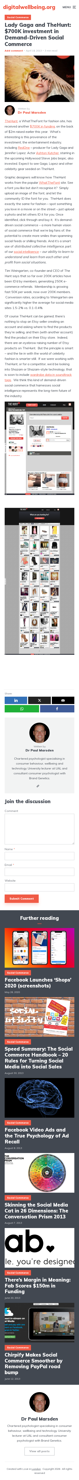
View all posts (39, 1451)
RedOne (24, 148)
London (36, 1468)
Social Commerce (18, 17)
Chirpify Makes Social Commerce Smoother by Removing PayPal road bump (33, 1363)
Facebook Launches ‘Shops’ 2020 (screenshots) (38, 983)
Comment (11, 811)
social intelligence (26, 252)
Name (10, 849)
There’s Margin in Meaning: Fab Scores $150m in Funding (37, 1285)
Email (9, 865)
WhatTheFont (49, 182)
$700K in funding (42, 126)
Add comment (14, 50)
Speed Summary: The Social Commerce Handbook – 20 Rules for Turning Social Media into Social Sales (39, 1057)
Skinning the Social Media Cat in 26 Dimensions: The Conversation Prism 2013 (36, 1210)
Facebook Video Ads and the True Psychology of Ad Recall (37, 1135)
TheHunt (11, 121)
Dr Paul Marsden (40, 750)
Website (10, 880)
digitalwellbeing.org (29, 7)
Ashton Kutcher (47, 153)
